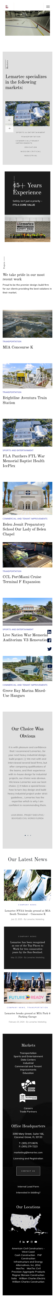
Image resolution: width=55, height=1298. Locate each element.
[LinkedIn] (24, 1241)
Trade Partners (28, 1111)
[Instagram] (32, 1241)
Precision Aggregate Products (28, 1271)
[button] (25, 835)
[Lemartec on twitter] (49, 649)
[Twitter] (28, 1241)
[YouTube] (36, 1241)
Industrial (28, 1063)
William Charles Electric (32, 1278)
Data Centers (28, 1059)
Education (28, 1073)
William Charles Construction (28, 1281)
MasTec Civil (34, 1268)
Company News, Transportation (27, 1007)
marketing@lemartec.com (28, 1152)
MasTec (20, 1268)
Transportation (28, 1053)
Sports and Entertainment (28, 1056)
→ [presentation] (9, 128)
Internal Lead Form (28, 1186)
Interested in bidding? (28, 1192)
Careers (28, 1108)
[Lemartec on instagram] (49, 657)
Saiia (14, 1278)
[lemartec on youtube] (49, 666)
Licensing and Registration (28, 1158)
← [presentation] (9, 120)
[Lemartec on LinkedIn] (49, 632)
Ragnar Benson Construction (28, 1275)
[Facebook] (20, 1241)
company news (27, 905)
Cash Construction (25, 1255)
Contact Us (28, 1171)
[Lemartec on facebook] (49, 640)
